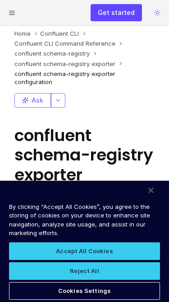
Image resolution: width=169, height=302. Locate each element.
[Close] (151, 190)
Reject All (84, 270)
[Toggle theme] (157, 13)
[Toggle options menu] (58, 100)
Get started (116, 12)
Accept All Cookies (84, 251)
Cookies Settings (84, 290)
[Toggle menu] (12, 13)
